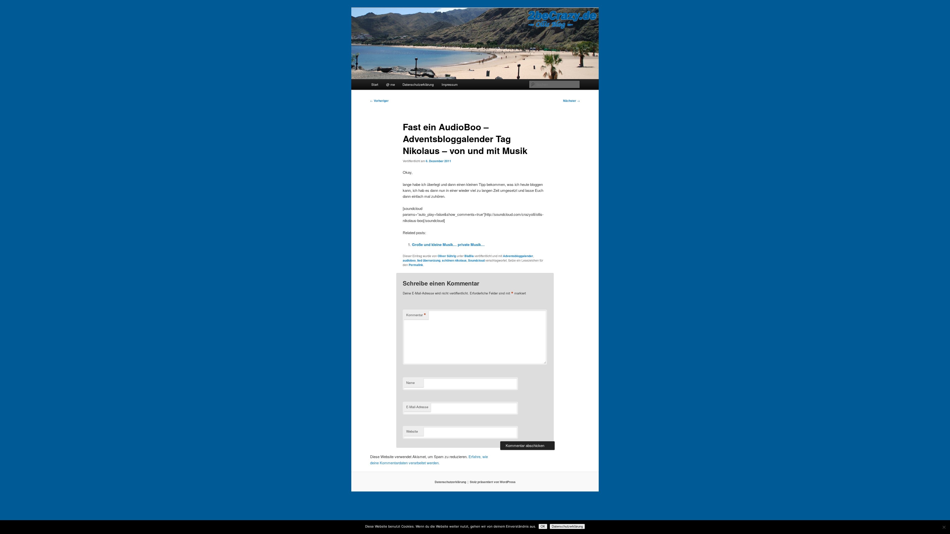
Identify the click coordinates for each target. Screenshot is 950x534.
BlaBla (469, 256)
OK (543, 526)
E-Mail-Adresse (417, 406)
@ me (390, 84)
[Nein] (943, 527)
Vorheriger (379, 100)
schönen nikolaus (454, 260)
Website (412, 431)
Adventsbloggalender (518, 256)
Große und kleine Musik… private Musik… (448, 244)
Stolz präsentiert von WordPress (493, 482)
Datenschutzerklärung (418, 84)
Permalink (416, 265)
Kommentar (416, 315)
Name (410, 382)
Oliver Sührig (447, 256)
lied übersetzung (428, 260)
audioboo (409, 260)
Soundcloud (476, 260)
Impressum (450, 84)
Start (374, 84)
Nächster (571, 100)
